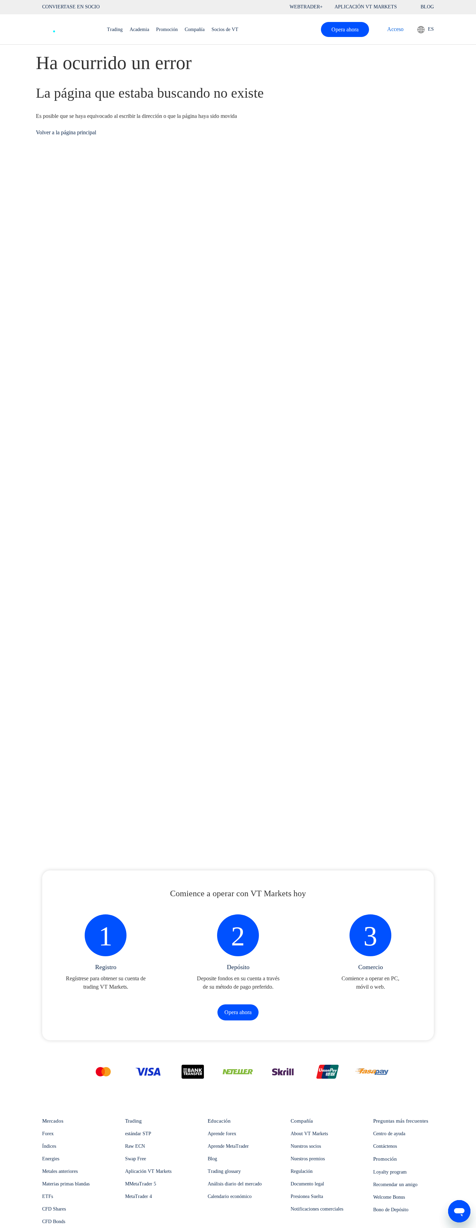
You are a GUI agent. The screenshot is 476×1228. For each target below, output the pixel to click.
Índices (49, 1146)
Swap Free (135, 1158)
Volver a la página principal (66, 132)
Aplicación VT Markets (148, 1171)
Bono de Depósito (390, 1209)
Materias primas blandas (66, 1183)
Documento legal (307, 1183)
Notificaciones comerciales (317, 1209)
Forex (48, 1133)
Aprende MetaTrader (228, 1146)
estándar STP (138, 1133)
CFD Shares (54, 1209)
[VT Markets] (67, 27)
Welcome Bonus (389, 1197)
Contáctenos (385, 1146)
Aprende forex (222, 1133)
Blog (212, 1158)
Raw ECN (135, 1146)
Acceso (395, 29)
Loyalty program (390, 1172)
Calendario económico (230, 1196)
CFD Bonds (53, 1221)
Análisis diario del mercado (235, 1183)
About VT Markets (309, 1133)
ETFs (47, 1196)
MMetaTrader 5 (140, 1183)
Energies (50, 1158)
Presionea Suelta (307, 1196)
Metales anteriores (60, 1171)
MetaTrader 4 (138, 1196)
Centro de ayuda (389, 1133)
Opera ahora (345, 29)
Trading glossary (224, 1171)
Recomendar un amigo (395, 1184)
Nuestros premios (308, 1158)
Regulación (302, 1171)
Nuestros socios (306, 1146)
